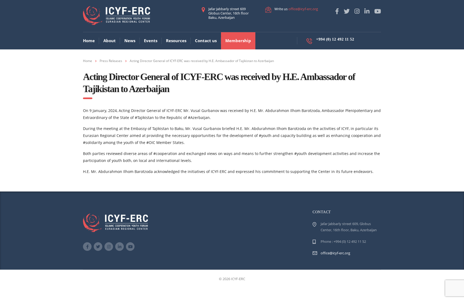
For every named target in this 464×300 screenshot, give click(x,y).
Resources (176, 40)
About (109, 40)
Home (89, 40)
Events (150, 40)
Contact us (206, 40)
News (129, 40)
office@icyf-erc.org (303, 8)
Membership (238, 40)
